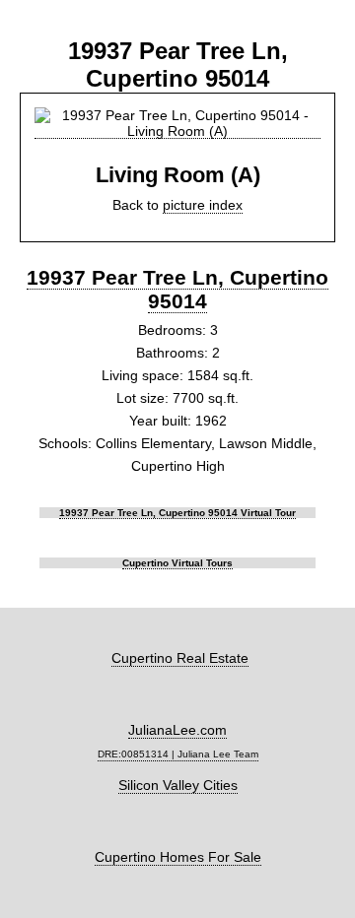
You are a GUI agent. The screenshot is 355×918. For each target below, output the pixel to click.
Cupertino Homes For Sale (178, 857)
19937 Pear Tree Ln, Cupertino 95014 (177, 289)
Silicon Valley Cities (178, 785)
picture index (203, 205)
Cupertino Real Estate (179, 658)
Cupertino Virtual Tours (177, 562)
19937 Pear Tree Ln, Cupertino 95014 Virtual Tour (177, 512)
